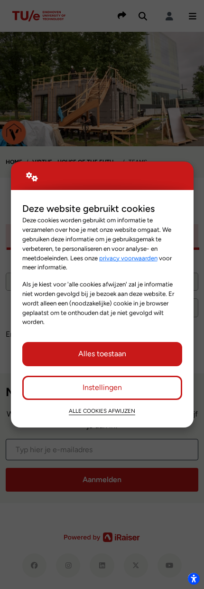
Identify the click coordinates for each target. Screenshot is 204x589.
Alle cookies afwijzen (102, 411)
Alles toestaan (102, 353)
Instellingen (102, 387)
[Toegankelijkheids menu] (193, 578)
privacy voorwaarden (128, 258)
